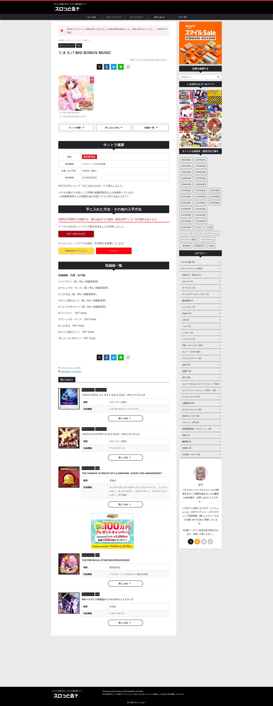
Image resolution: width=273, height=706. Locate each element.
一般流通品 (185, 245)
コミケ (196, 233)
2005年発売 (201, 172)
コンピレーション (210, 233)
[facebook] (106, 67)
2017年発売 (200, 203)
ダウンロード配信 (188, 239)
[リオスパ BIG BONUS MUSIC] (114, 67)
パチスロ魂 (91, 17)
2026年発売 (186, 227)
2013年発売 (186, 196)
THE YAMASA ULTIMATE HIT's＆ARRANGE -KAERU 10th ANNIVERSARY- (122, 473)
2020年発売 (201, 209)
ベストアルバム (206, 239)
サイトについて (136, 17)
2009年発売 (201, 184)
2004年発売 (186, 172)
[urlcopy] (128, 67)
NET (79, 368)
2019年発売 (186, 209)
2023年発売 (186, 221)
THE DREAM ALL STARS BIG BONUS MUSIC (106, 560)
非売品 (211, 245)
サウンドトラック (113, 17)
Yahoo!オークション (76, 250)
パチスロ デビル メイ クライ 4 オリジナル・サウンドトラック (113, 394)
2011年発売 (76, 371)
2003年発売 (201, 166)
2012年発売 (214, 190)
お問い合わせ (159, 17)
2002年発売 (186, 166)
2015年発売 (215, 196)
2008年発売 (186, 184)
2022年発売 (201, 215)
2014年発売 (200, 196)
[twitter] (99, 67)
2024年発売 (201, 221)
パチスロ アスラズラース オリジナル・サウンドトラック (111, 434)
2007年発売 (201, 178)
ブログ (181, 17)
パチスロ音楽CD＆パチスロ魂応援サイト (67, 691)
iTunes (199, 227)
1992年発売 (186, 160)
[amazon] (197, 541)
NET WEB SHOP (91, 185)
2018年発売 (215, 203)
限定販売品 (66, 371)
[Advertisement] (200, 595)
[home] (210, 541)
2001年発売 (200, 160)
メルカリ (114, 250)
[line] (121, 67)
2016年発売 (186, 203)
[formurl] (204, 541)
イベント (185, 233)
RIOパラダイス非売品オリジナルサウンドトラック (108, 599)
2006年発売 (186, 178)
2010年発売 (186, 190)
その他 (209, 227)
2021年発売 (186, 215)
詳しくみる (123, 418)
